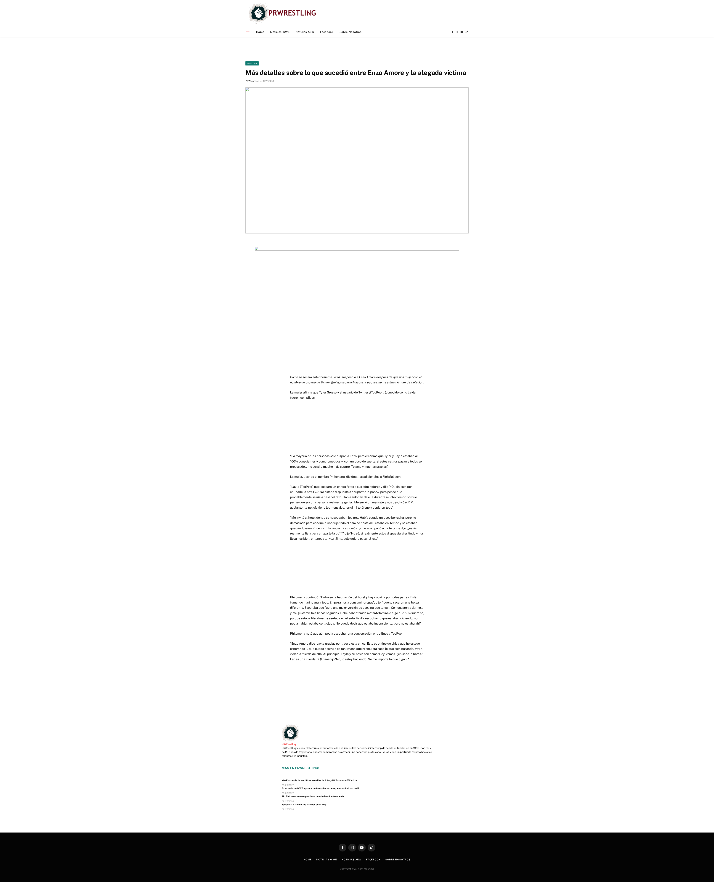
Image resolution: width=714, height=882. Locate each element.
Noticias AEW (304, 31)
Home (260, 31)
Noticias (252, 63)
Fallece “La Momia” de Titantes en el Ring (304, 804)
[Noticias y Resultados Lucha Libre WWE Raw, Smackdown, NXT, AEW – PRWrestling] (283, 13)
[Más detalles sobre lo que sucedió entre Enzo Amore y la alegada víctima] (357, 160)
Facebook (326, 31)
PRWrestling (252, 81)
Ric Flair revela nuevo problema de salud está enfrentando (313, 796)
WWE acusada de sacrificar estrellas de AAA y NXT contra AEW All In (319, 780)
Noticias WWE (280, 31)
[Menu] (248, 32)
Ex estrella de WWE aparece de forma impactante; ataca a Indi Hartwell (320, 788)
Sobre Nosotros (350, 31)
